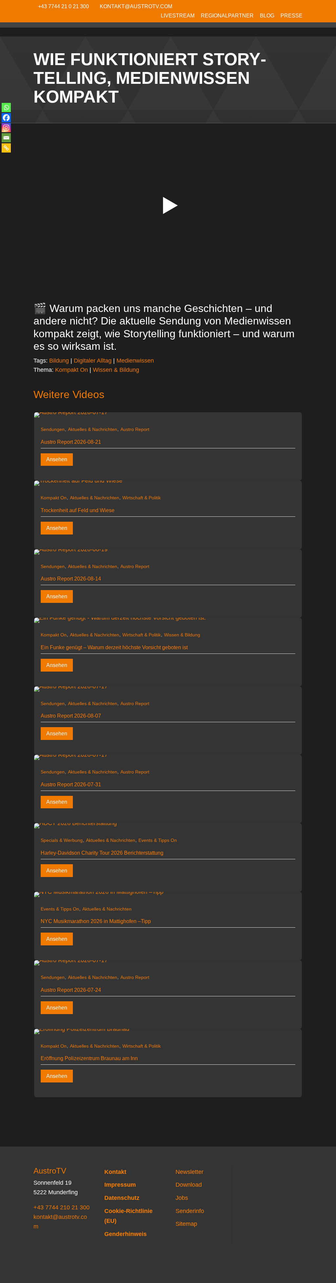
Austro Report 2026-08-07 (71, 716)
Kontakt (115, 1172)
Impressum (120, 1184)
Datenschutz (121, 1198)
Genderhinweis (125, 1234)
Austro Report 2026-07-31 (71, 784)
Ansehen (56, 459)
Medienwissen (135, 360)
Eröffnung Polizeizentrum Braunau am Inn (89, 1058)
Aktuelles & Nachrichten (92, 429)
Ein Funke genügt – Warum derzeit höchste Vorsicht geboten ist (114, 647)
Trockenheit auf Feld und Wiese (78, 510)
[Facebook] (6, 117)
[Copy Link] (6, 148)
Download (189, 1184)
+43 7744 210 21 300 (61, 1207)
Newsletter (189, 1172)
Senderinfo (190, 1211)
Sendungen (53, 429)
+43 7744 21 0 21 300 (63, 6)
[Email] (6, 137)
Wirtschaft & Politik (141, 497)
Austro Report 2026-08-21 (71, 442)
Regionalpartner (227, 15)
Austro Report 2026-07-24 (71, 990)
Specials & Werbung (62, 840)
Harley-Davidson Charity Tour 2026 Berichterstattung (102, 853)
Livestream (178, 15)
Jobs (182, 1198)
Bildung (59, 360)
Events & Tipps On (157, 840)
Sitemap (186, 1224)
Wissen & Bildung (116, 370)
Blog (267, 15)
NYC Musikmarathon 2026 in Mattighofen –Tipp (96, 921)
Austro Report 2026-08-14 (71, 579)
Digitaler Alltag (93, 360)
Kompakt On (71, 370)
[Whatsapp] (6, 107)
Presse (292, 15)
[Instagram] (6, 127)
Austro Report (134, 429)
